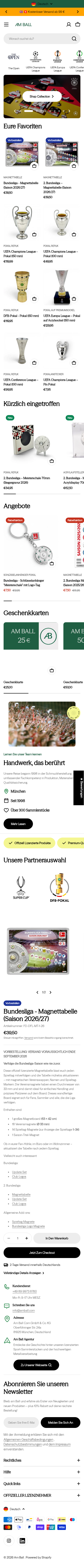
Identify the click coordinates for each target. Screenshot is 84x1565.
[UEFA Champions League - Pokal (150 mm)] (22, 222)
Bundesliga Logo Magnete (28, 1226)
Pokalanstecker (53, 374)
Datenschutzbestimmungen (23, 1444)
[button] (6, 11)
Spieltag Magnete (23, 1221)
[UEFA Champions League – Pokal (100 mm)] (62, 222)
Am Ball (19, 1557)
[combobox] (42, 38)
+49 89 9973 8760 (25, 1291)
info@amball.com (24, 1310)
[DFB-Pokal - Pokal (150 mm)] (22, 286)
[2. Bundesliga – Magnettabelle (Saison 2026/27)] (62, 154)
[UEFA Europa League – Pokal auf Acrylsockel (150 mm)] (62, 286)
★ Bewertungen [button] (82, 788)
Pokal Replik (11, 246)
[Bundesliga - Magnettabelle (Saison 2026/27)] (22, 154)
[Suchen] (74, 38)
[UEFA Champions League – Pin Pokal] (62, 350)
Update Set (19, 1172)
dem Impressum (60, 1444)
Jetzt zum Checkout (42, 1252)
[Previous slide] (15, 111)
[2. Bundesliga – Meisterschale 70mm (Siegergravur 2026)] (31, 440)
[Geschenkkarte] (31, 636)
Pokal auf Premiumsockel (59, 310)
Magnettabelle (13, 177)
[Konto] (68, 24)
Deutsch (43, 4)
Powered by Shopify (38, 1557)
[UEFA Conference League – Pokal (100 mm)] (22, 350)
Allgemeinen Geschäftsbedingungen (28, 1440)
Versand (28, 1037)
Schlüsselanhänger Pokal (20, 575)
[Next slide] (69, 111)
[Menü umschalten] (6, 24)
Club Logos (19, 1176)
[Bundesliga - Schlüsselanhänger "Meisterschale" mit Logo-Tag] (31, 542)
